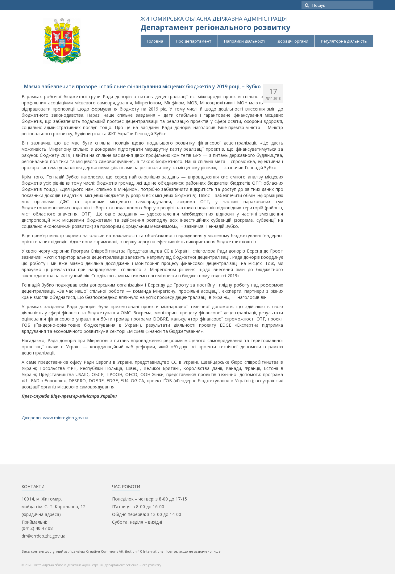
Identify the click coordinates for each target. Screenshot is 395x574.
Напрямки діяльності (244, 41)
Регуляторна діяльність (344, 41)
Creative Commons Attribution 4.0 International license (131, 551)
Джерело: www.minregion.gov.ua (55, 418)
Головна (155, 41)
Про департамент (193, 41)
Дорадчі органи (292, 41)
